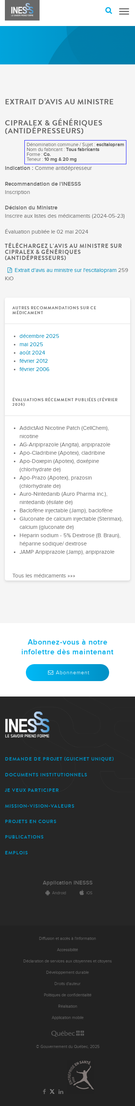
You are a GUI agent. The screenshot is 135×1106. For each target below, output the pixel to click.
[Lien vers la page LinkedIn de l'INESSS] (61, 1092)
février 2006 (35, 369)
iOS (89, 893)
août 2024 (32, 353)
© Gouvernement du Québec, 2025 (67, 1046)
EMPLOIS (16, 852)
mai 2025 (31, 344)
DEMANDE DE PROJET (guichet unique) (59, 758)
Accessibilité (67, 949)
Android (59, 893)
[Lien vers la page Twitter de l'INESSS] (52, 1092)
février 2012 (34, 361)
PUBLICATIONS (24, 836)
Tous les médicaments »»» (43, 576)
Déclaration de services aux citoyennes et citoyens (67, 961)
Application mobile (68, 1017)
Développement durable (67, 972)
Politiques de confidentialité (68, 995)
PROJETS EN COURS (31, 821)
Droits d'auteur (67, 983)
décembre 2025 (39, 336)
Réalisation (67, 1006)
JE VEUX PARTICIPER (32, 790)
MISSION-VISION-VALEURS (40, 806)
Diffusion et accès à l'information (67, 938)
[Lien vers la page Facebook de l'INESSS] (44, 1092)
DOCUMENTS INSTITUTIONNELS (46, 774)
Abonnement (73, 672)
